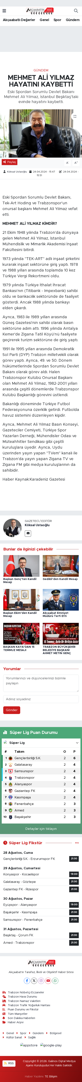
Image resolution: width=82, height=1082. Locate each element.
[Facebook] (27, 981)
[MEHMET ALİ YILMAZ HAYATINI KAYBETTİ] (41, 133)
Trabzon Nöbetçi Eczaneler (26, 992)
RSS (11, 1063)
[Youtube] (48, 981)
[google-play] (51, 1046)
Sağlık (32, 1037)
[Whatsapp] (55, 981)
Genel (44, 20)
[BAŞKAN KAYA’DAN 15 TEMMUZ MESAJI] (21, 633)
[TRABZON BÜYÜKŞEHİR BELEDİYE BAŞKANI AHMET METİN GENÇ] (61, 633)
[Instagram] (41, 981)
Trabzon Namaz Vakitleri (24, 1001)
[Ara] (76, 11)
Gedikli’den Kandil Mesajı (60, 579)
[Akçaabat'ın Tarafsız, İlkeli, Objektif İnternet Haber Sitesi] (39, 11)
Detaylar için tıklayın (41, 828)
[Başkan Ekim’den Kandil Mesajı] (21, 599)
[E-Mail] (28, 533)
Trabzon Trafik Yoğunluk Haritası (29, 1005)
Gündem (73, 20)
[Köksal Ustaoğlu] (12, 527)
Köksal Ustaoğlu (17, 172)
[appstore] (29, 1046)
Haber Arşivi (15, 1022)
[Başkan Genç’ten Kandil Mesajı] (21, 565)
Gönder (12, 710)
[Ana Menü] (4, 11)
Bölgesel (55, 1033)
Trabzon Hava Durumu (22, 996)
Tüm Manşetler (17, 1013)
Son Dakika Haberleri (21, 1018)
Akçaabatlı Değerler (19, 20)
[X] (34, 981)
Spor (57, 20)
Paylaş (11, 162)
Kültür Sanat (14, 1037)
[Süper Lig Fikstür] (77, 843)
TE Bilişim (51, 1076)
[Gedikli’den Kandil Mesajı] (61, 565)
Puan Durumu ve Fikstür (23, 1009)
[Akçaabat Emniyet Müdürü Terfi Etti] (61, 599)
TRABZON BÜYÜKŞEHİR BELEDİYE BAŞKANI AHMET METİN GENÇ (59, 650)
